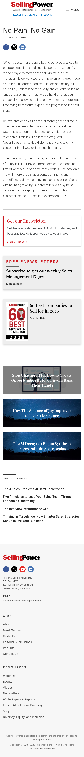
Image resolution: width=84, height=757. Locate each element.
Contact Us (10, 654)
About (7, 624)
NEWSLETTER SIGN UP (25, 14)
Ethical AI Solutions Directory (23, 705)
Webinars (9, 676)
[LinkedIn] (31, 569)
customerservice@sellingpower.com (22, 600)
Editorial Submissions (17, 642)
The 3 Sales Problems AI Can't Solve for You (34, 489)
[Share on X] (14, 47)
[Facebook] (6, 569)
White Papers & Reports (19, 699)
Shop (6, 711)
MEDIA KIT (47, 14)
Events (7, 682)
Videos (8, 688)
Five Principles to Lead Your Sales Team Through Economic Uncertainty (38, 499)
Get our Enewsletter (26, 221)
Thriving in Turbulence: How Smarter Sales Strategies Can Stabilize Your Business (41, 519)
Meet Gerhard (12, 630)
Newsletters (11, 693)
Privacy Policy (47, 748)
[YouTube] (22, 569)
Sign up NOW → (17, 242)
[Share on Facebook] (6, 47)
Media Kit (9, 636)
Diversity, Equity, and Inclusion (23, 717)
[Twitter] (14, 569)
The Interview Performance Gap (25, 509)
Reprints (8, 648)
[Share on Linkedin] (22, 47)
